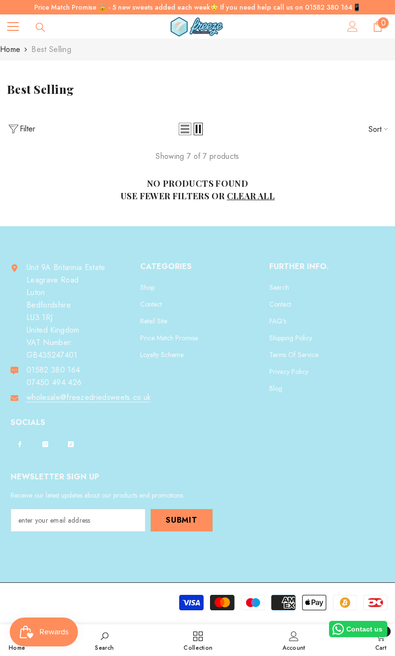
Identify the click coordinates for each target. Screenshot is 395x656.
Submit (182, 520)
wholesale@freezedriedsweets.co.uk (88, 397)
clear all (251, 196)
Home (10, 49)
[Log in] (352, 26)
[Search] (40, 27)
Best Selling (51, 49)
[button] (185, 129)
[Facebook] (20, 444)
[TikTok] (71, 444)
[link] (104, 640)
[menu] (13, 26)
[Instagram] (45, 444)
